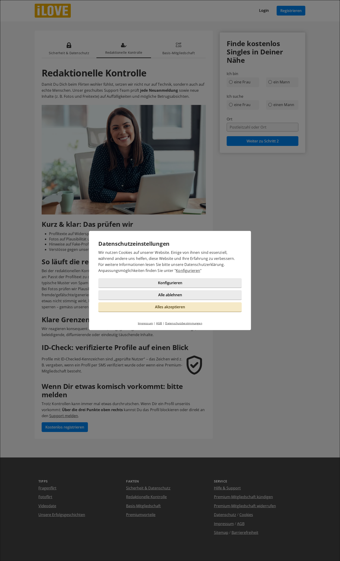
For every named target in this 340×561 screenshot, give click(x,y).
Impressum (145, 323)
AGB (159, 323)
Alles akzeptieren (170, 306)
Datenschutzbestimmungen (183, 323)
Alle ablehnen (170, 294)
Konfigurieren (188, 270)
